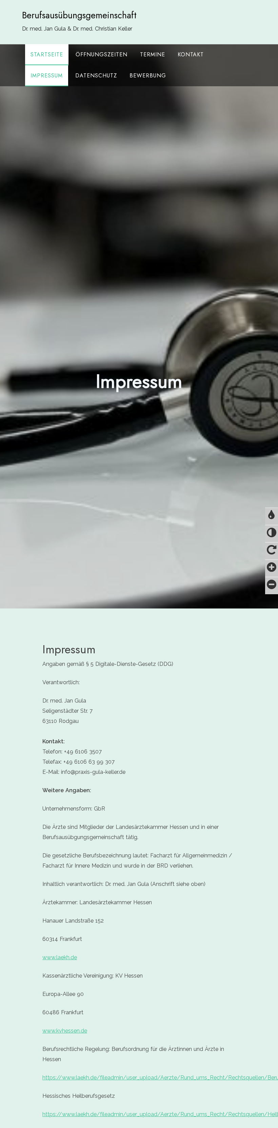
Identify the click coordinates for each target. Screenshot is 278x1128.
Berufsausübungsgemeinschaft (79, 15)
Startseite (47, 54)
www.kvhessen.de (64, 1030)
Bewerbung (148, 75)
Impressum (47, 75)
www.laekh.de (59, 957)
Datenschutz (96, 75)
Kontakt (191, 54)
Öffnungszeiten (101, 54)
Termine (152, 54)
